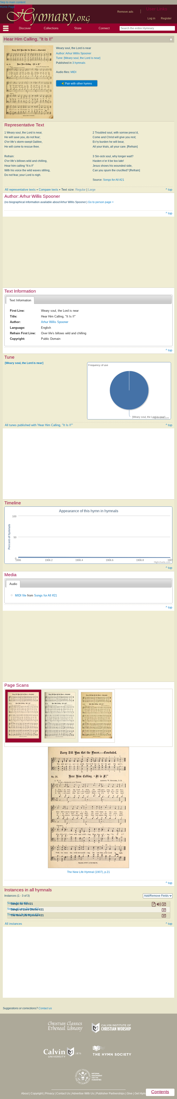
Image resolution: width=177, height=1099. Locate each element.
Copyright (37, 1093)
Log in (151, 18)
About (25, 1093)
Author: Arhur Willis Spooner (73, 53)
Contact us (45, 1008)
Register (166, 18)
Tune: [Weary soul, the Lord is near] (78, 58)
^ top (169, 189)
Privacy (49, 1093)
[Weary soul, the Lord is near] (24, 363)
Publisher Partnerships (110, 1093)
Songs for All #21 (113, 179)
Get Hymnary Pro (145, 1093)
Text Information (20, 300)
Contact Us (63, 1093)
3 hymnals (78, 62)
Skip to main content (12, 2)
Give (130, 1093)
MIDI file (20, 595)
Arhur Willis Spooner (54, 322)
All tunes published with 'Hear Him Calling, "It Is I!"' (39, 425)
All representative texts (20, 189)
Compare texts (48, 189)
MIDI (73, 72)
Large (91, 189)
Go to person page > (101, 202)
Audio (13, 584)
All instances (13, 923)
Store (77, 28)
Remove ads (125, 11)
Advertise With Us (83, 1093)
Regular (80, 189)
